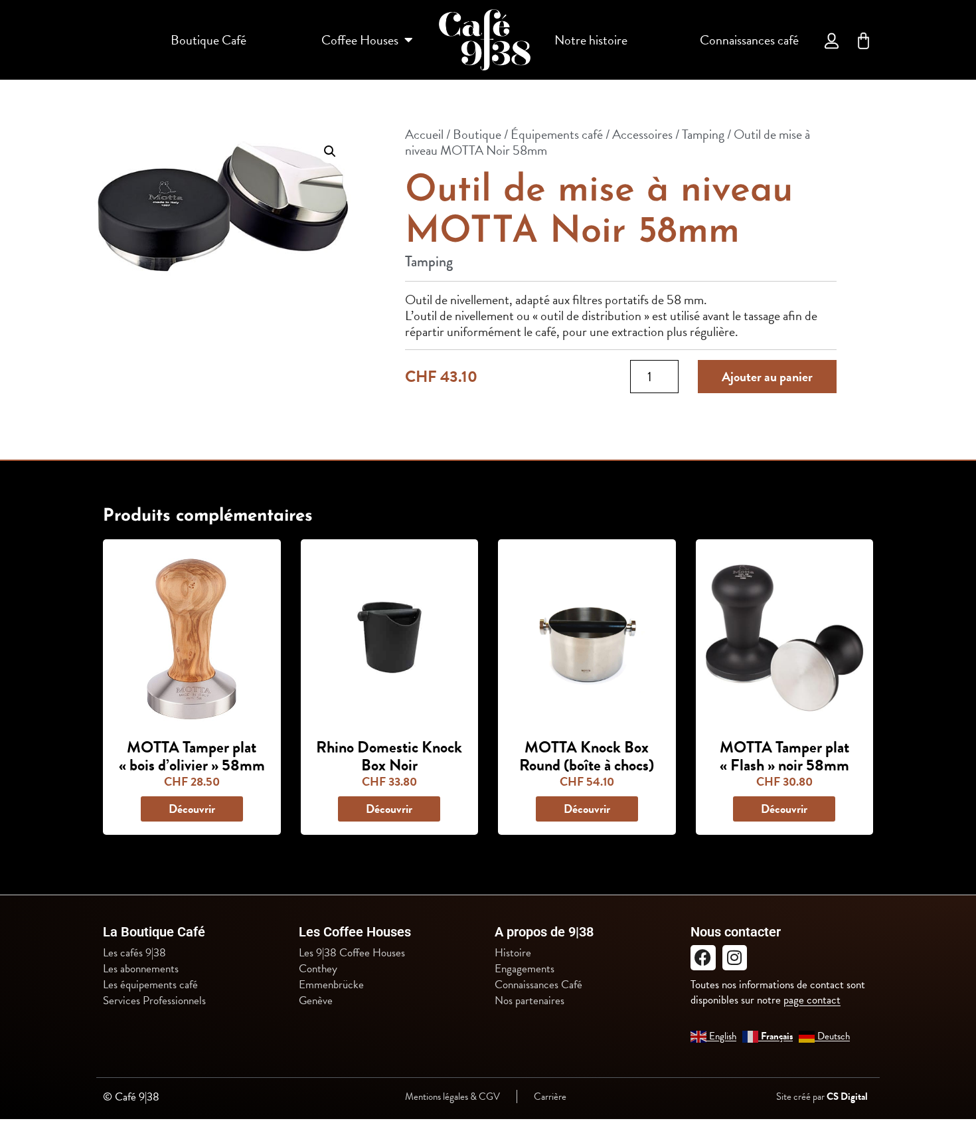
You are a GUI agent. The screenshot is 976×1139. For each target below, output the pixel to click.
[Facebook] (703, 957)
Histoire (513, 953)
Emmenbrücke (331, 985)
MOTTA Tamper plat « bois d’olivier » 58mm (192, 755)
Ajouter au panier (767, 377)
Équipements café (557, 134)
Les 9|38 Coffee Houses (352, 953)
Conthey (318, 969)
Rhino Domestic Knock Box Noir (389, 755)
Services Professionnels (154, 1001)
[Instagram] (735, 957)
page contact (812, 1000)
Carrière (550, 1096)
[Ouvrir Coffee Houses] (408, 39)
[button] (330, 151)
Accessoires (642, 134)
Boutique (477, 134)
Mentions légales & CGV (452, 1096)
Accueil (424, 134)
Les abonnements (141, 969)
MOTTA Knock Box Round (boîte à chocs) (586, 755)
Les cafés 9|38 (134, 953)
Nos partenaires (529, 1001)
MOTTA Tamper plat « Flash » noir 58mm (784, 755)
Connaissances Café (538, 985)
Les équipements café (150, 985)
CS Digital (847, 1096)
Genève (316, 1001)
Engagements (524, 969)
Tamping (703, 134)
